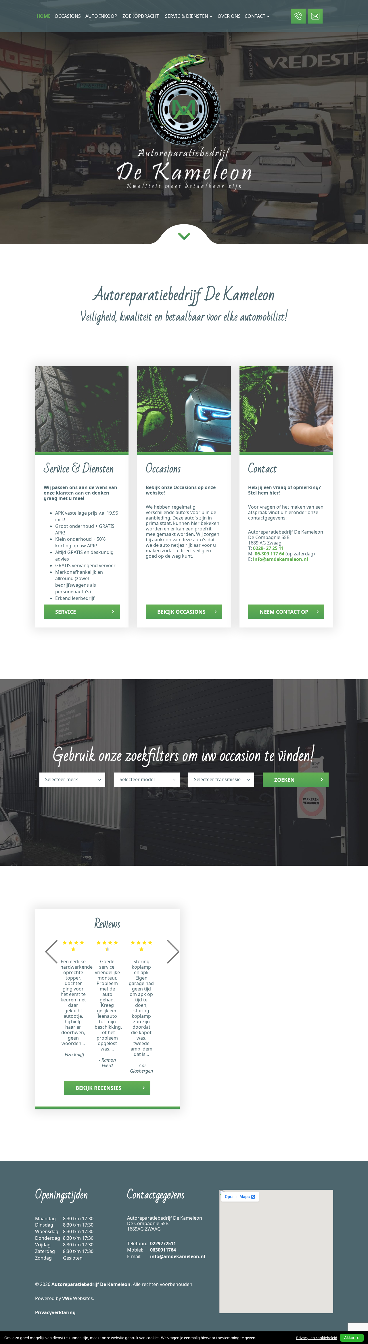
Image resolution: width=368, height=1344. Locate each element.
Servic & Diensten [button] (187, 16)
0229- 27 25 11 (268, 548)
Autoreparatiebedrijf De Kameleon (91, 1284)
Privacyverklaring (55, 1312)
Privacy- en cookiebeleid (316, 1337)
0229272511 (163, 1243)
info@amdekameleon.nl (280, 559)
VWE (67, 1298)
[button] (51, 962)
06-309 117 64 (269, 554)
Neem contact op (284, 611)
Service (65, 611)
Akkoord (352, 1337)
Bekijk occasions (181, 611)
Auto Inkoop (101, 16)
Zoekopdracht (140, 16)
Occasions (68, 16)
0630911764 (163, 1250)
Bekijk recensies (98, 1087)
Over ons (229, 16)
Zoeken (284, 779)
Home (44, 16)
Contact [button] (256, 16)
